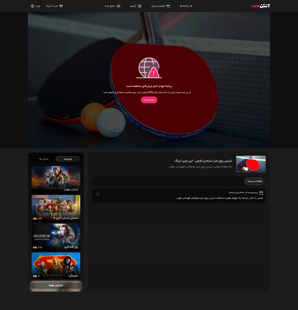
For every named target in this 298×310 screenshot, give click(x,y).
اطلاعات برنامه (254, 181)
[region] (56, 222)
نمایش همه (56, 285)
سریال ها (43, 159)
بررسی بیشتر (149, 99)
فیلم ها (68, 159)
